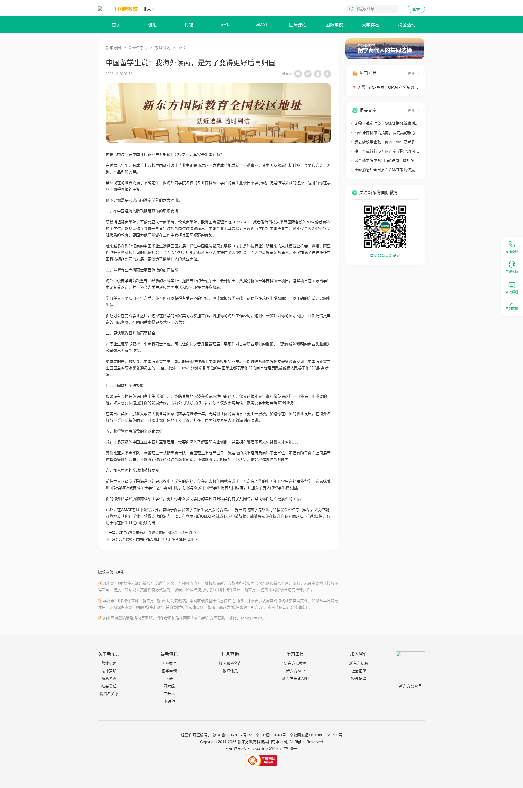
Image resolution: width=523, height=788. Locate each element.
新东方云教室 (295, 663)
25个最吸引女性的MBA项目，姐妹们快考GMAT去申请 (158, 539)
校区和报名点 (230, 663)
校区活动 (406, 25)
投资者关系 (108, 694)
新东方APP (295, 671)
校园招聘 (358, 678)
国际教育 (169, 663)
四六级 (169, 686)
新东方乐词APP (295, 678)
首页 (116, 25)
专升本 (169, 694)
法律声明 (109, 671)
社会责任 (109, 686)
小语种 (169, 701)
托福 (188, 25)
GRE (225, 24)
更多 (411, 73)
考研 (169, 678)
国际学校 (334, 25)
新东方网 (113, 47)
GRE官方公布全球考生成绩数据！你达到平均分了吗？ (158, 533)
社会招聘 (358, 671)
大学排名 (370, 25)
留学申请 (169, 671)
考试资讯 (162, 47)
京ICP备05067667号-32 (231, 735)
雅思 (152, 25)
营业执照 (109, 663)
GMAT (262, 24)
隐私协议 (109, 678)
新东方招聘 (358, 663)
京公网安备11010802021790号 (316, 735)
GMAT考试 (138, 47)
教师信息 (230, 671)
